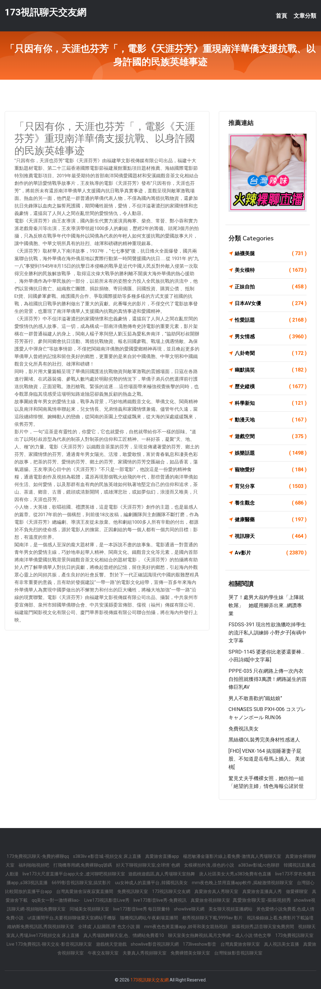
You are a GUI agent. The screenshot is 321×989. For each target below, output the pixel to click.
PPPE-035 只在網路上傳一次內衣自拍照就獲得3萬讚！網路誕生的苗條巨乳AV (268, 679)
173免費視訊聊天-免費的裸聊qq (38, 856)
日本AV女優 (271, 303)
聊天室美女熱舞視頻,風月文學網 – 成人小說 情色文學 (220, 935)
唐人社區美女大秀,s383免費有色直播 (235, 873)
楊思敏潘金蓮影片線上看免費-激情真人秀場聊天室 (232, 856)
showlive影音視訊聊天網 (155, 944)
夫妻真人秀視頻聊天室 (145, 952)
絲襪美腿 (271, 253)
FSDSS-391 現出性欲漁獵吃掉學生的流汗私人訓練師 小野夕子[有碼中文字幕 (267, 633)
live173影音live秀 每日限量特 (142, 908)
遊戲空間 (271, 436)
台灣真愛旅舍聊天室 (240, 944)
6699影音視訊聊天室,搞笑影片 (82, 882)
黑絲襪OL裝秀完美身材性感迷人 (264, 740)
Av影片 (271, 553)
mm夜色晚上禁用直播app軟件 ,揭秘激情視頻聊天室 (243, 882)
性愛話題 (271, 320)
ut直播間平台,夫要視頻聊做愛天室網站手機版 (72, 917)
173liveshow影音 (200, 944)
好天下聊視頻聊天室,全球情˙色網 (148, 865)
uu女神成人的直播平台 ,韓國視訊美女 (152, 882)
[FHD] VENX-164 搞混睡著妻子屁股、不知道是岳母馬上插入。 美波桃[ (267, 759)
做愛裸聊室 (297, 891)
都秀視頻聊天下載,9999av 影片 (213, 917)
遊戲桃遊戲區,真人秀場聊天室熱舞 (162, 873)
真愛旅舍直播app (162, 856)
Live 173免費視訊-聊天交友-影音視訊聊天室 (50, 944)
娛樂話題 (271, 453)
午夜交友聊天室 (103, 952)
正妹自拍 (271, 287)
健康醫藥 (271, 519)
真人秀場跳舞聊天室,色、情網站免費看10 (124, 935)
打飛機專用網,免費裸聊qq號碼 (83, 865)
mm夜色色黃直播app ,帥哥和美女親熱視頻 (186, 926)
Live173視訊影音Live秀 (107, 900)
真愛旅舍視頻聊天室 (211, 900)
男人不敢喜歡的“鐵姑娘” (255, 698)
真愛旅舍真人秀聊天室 (216, 891)
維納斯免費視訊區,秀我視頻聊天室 (41, 926)
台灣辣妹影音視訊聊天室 (238, 952)
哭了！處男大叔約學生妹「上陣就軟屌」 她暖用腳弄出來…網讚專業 (266, 605)
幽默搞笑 (271, 370)
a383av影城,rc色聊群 (259, 865)
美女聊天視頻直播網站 (230, 908)
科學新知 (271, 403)
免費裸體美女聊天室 (191, 952)
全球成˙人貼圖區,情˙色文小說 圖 (109, 926)
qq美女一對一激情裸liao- (56, 900)
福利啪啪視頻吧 (34, 865)
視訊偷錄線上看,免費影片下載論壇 (280, 917)
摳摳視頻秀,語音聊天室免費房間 (263, 926)
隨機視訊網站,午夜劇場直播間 (149, 917)
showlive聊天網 (189, 908)
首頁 (281, 16)
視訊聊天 (271, 536)
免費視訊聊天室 (133, 891)
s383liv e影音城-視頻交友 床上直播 (107, 856)
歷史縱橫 (271, 386)
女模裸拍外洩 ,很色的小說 (209, 865)
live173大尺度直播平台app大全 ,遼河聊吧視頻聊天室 (74, 873)
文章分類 (305, 16)
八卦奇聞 (271, 353)
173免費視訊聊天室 (294, 935)
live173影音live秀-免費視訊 (160, 900)
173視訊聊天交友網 (46, 12)
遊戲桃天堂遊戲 (112, 944)
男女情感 (271, 336)
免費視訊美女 (244, 729)
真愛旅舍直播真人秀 (262, 891)
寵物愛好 (271, 470)
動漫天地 (271, 420)
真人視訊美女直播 (282, 944)
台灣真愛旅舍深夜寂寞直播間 (85, 891)
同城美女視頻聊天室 (90, 908)
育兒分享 (271, 486)
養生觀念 (271, 503)
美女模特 (271, 270)
